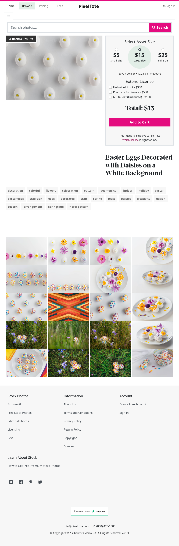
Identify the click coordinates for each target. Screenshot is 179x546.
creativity (143, 199)
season (13, 207)
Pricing (43, 6)
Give (10, 438)
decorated (68, 199)
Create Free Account (133, 404)
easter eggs (16, 199)
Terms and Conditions (78, 413)
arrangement (33, 207)
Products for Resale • (130, 92)
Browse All (15, 404)
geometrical (109, 191)
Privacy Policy (72, 421)
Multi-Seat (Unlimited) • (132, 97)
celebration (70, 191)
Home (10, 6)
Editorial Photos (18, 421)
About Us (70, 404)
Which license (130, 140)
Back (22, 39)
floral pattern (79, 207)
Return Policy (72, 429)
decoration (15, 191)
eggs (51, 199)
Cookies (69, 446)
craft (84, 199)
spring (97, 199)
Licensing (14, 429)
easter (159, 191)
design (160, 199)
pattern (89, 191)
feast (111, 199)
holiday (143, 191)
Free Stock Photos (20, 413)
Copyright (70, 438)
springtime (56, 207)
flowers (51, 191)
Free (60, 6)
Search (162, 27)
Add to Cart (140, 122)
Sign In (171, 6)
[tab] (8, 16)
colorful (34, 191)
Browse (27, 6)
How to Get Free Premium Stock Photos (34, 466)
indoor (128, 191)
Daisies (126, 199)
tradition (36, 199)
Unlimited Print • (127, 87)
